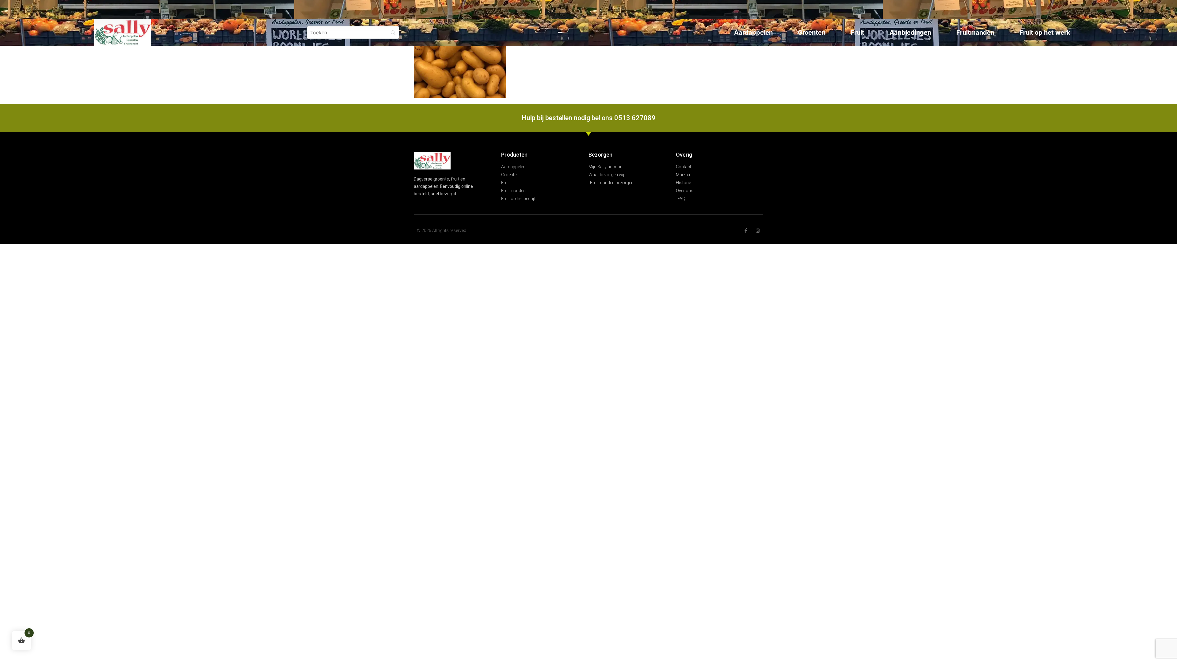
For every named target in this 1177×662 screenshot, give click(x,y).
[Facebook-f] (746, 230)
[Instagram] (758, 230)
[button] (560, 32)
